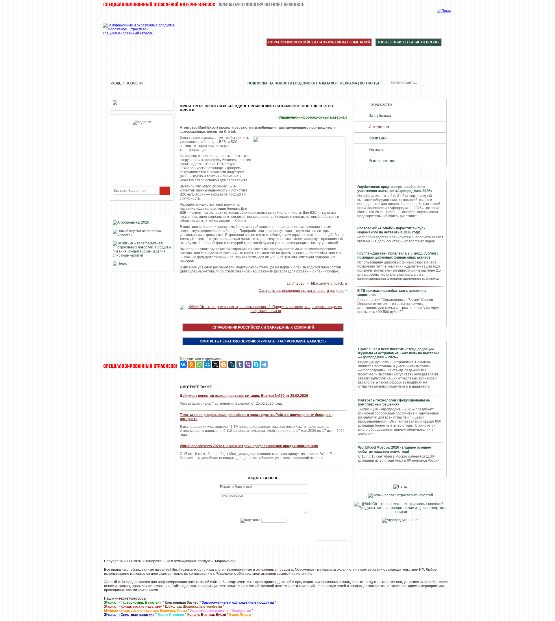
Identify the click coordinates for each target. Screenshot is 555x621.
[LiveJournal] (231, 364)
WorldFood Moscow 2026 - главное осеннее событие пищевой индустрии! (394, 449)
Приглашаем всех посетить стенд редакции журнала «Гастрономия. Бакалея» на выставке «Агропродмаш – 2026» (398, 353)
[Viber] (248, 364)
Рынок (331, 58)
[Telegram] (264, 364)
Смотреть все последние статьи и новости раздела (301, 291)
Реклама (348, 83)
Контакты (369, 83)
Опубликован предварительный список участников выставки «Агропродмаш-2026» (394, 189)
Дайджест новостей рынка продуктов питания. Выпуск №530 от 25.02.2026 (244, 396)
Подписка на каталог (316, 83)
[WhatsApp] (199, 364)
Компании (155, 58)
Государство (380, 104)
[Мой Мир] (207, 364)
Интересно (379, 126)
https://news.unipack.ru (328, 283)
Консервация (401, 58)
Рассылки (301, 58)
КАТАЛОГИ (361, 58)
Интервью (265, 58)
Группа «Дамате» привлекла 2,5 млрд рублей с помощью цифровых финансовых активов (398, 255)
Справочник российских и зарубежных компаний (319, 42)
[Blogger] (223, 364)
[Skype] (256, 364)
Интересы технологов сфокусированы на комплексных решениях (394, 402)
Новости (120, 58)
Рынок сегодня (383, 160)
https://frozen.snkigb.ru (188, 569)
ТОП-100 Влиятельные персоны (408, 42)
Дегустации (194, 58)
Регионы (376, 149)
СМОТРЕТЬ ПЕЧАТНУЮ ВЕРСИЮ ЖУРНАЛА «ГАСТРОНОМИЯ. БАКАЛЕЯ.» (263, 341)
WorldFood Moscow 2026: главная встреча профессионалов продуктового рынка (249, 446)
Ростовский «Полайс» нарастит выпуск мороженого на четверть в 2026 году (391, 230)
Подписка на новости (269, 83)
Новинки (232, 58)
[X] (215, 364)
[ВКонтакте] (183, 364)
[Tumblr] (239, 364)
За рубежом (380, 115)
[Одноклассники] (191, 364)
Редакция (121, 75)
